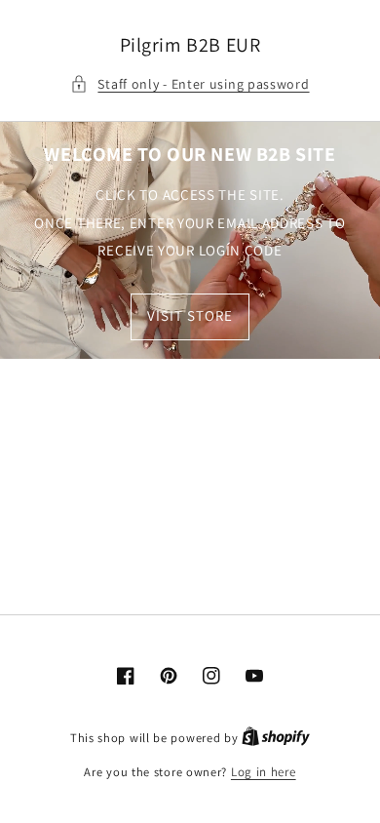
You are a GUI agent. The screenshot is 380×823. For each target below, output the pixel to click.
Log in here (263, 772)
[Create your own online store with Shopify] (276, 737)
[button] (189, 84)
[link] (190, 240)
